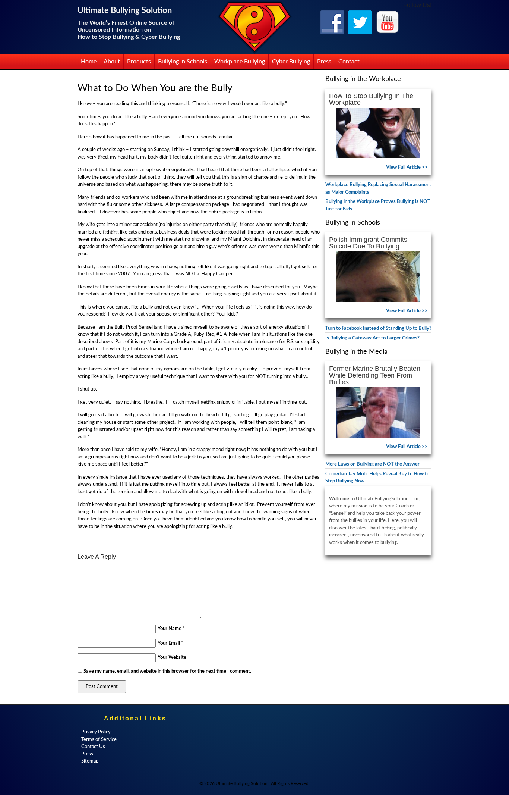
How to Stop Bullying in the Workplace (371, 99)
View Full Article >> (407, 167)
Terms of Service (99, 739)
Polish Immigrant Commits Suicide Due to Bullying (368, 243)
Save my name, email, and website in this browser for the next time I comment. (167, 671)
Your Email (169, 643)
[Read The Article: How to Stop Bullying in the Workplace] (378, 133)
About (112, 62)
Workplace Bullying (239, 62)
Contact (349, 62)
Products (139, 62)
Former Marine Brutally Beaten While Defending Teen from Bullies (374, 375)
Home (89, 62)
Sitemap (89, 761)
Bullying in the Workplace (363, 79)
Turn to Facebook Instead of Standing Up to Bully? (378, 328)
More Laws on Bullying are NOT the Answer (372, 464)
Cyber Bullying (291, 62)
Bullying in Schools (182, 62)
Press (324, 62)
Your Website (172, 657)
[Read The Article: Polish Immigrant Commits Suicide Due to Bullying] (378, 276)
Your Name (169, 628)
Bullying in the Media (356, 351)
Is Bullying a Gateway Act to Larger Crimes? (372, 338)
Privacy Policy (96, 732)
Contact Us (93, 746)
